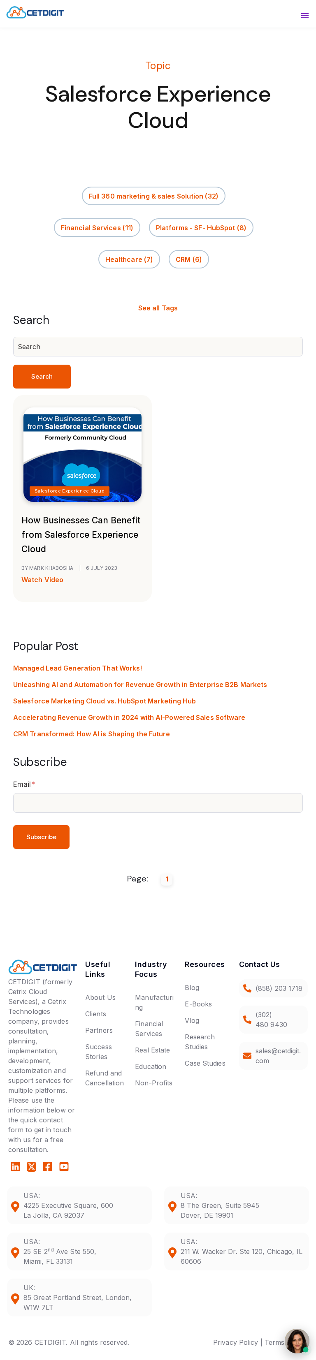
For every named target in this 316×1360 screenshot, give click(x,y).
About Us (100, 997)
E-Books (198, 1004)
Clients (95, 1014)
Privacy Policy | (238, 1342)
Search (42, 376)
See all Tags (158, 308)
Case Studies (205, 1063)
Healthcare (129, 259)
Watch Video (42, 580)
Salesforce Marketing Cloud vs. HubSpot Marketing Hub (104, 701)
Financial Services (97, 227)
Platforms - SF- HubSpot (201, 227)
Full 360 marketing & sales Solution (153, 196)
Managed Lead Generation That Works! (77, 668)
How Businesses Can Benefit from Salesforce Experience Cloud (80, 534)
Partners (99, 1030)
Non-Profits (153, 1083)
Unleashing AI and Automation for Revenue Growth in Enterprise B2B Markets (140, 684)
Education (150, 1066)
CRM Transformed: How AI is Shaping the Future (91, 734)
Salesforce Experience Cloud (70, 491)
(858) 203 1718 (279, 988)
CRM (189, 259)
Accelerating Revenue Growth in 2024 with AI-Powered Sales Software (129, 717)
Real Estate (152, 1050)
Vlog (192, 1020)
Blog (192, 987)
